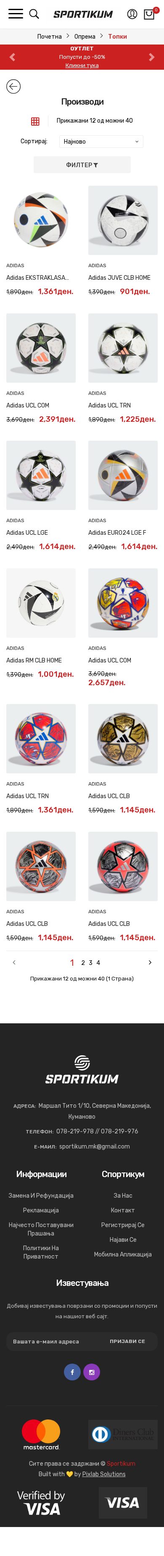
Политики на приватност (41, 1252)
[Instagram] (91, 1372)
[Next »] (128, 962)
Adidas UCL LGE (27, 532)
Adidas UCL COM (27, 405)
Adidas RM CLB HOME (34, 660)
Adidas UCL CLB (109, 796)
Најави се (123, 1239)
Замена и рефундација (41, 1195)
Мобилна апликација (123, 1254)
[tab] (35, 121)
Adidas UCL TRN (109, 405)
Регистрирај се (123, 1225)
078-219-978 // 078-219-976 (97, 1131)
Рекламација (41, 1210)
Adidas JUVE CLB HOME (119, 277)
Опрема (84, 36)
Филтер (79, 165)
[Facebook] (72, 1372)
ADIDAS (15, 265)
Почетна (49, 36)
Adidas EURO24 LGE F (117, 532)
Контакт (123, 1210)
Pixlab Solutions (104, 1474)
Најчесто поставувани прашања (41, 1229)
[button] (12, 57)
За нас (123, 1195)
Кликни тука (82, 65)
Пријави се (127, 1341)
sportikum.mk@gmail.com (94, 1146)
